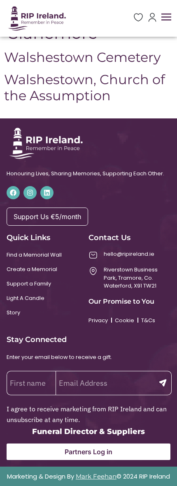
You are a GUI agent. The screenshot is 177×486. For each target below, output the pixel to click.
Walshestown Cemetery (82, 57)
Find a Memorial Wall (34, 255)
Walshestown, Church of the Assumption (84, 87)
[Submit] (163, 383)
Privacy (98, 320)
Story (13, 312)
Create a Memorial (32, 269)
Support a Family (29, 284)
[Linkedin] (47, 192)
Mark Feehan (96, 476)
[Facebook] (13, 192)
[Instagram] (30, 192)
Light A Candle (25, 298)
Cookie (124, 320)
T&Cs (148, 320)
